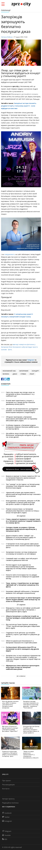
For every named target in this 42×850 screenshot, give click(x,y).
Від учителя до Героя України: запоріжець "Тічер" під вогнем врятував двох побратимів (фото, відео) (23, 626)
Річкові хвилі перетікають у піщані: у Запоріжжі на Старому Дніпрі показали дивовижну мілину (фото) (20, 402)
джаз (15, 374)
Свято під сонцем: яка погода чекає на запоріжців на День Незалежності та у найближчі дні (20, 394)
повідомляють (9, 254)
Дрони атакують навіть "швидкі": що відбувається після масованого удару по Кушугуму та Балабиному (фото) (21, 537)
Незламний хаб (9, 371)
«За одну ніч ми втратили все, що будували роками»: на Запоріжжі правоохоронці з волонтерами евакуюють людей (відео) (22, 410)
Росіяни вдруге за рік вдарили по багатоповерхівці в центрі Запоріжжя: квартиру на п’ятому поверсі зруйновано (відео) (21, 567)
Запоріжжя (23, 371)
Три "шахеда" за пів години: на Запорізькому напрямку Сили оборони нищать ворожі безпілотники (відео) (23, 486)
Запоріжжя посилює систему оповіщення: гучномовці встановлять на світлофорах (21, 553)
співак (23, 374)
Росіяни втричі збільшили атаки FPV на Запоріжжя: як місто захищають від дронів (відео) (22, 649)
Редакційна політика (10, 803)
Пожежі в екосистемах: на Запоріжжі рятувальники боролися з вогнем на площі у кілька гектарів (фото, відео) (22, 510)
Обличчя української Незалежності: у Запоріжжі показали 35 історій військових (21, 642)
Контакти (5, 789)
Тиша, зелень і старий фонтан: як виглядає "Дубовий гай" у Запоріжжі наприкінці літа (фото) (22, 585)
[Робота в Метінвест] (21, 457)
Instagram (8, 821)
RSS (5, 839)
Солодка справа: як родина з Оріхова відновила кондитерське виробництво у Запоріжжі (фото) (21, 529)
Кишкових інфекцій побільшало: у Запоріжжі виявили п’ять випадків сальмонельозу (22, 592)
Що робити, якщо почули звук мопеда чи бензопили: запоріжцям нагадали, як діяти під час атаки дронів (23, 435)
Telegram (30, 360)
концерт (35, 371)
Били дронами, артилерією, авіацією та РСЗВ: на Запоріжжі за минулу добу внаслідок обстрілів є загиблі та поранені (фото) (23, 502)
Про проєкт (6, 780)
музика (6, 374)
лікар (32, 374)
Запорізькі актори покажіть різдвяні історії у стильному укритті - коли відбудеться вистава (18, 105)
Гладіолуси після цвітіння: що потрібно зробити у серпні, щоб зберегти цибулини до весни (23, 634)
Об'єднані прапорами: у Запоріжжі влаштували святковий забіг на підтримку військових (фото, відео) (21, 418)
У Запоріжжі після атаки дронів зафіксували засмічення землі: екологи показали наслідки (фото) (23, 545)
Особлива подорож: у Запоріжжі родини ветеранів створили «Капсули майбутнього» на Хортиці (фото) (22, 427)
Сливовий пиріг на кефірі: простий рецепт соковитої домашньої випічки (22, 559)
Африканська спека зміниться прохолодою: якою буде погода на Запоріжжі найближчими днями (23, 667)
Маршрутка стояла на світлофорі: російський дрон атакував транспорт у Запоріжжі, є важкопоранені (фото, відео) (23, 609)
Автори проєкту (8, 799)
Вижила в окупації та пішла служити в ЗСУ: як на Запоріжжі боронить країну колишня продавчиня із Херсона (23, 478)
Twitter (7, 817)
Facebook (8, 813)
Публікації (5, 10)
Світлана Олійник (6, 37)
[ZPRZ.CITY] (21, 4)
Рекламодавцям (8, 784)
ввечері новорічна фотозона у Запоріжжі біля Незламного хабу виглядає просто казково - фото (19, 347)
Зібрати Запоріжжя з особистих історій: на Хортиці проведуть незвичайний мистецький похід (23, 618)
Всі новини (21, 676)
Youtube (7, 835)
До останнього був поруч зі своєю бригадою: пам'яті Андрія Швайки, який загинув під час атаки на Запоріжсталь (23, 599)
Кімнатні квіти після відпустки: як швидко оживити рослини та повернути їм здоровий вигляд (22, 576)
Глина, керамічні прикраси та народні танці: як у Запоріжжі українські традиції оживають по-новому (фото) (23, 521)
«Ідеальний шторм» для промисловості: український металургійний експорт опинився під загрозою (23, 494)
